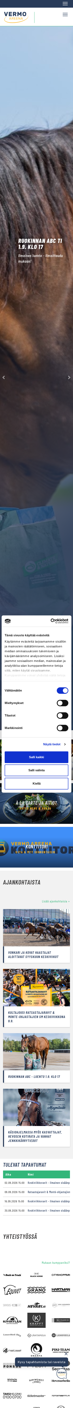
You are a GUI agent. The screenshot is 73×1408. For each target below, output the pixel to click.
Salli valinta (36, 770)
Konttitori (37, 846)
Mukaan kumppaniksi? (56, 1262)
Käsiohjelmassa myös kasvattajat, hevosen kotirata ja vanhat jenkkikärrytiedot (35, 1136)
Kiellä (37, 783)
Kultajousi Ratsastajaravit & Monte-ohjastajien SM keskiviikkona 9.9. (36, 1016)
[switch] (62, 703)
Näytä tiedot (51, 744)
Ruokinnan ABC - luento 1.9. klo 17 (34, 1076)
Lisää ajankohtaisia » (56, 901)
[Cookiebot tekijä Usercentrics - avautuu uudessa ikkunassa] (51, 621)
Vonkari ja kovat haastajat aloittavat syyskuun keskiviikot (33, 954)
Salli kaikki (36, 757)
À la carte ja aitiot (36, 803)
